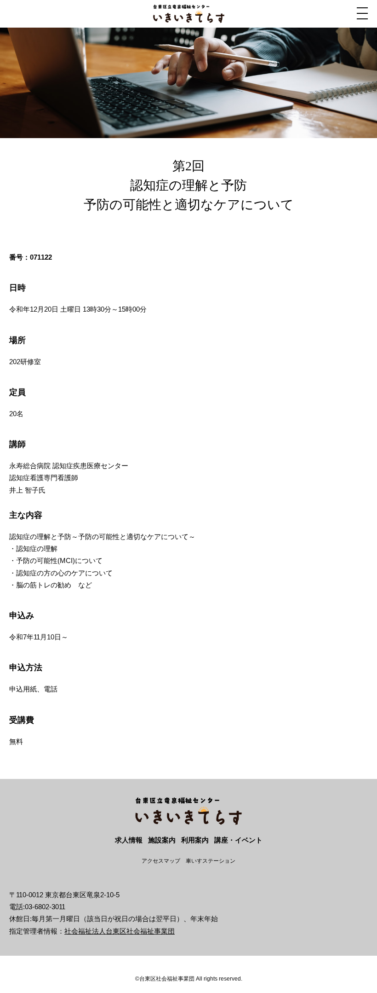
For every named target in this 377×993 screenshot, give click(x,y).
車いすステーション (210, 861)
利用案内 (195, 840)
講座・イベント (238, 840)
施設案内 (162, 840)
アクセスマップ (161, 861)
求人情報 (129, 840)
